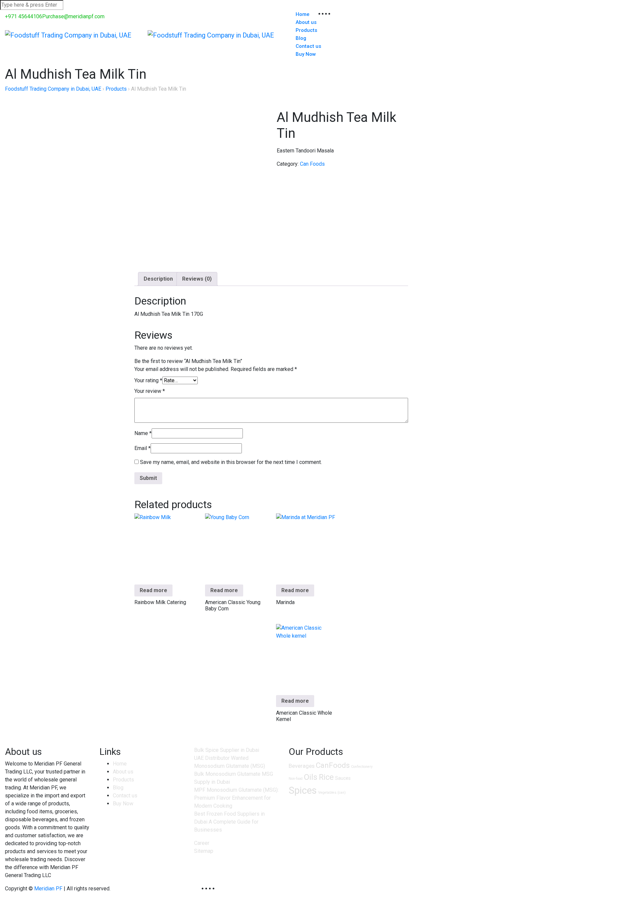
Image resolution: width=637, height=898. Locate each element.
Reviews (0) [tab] (197, 279)
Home (120, 764)
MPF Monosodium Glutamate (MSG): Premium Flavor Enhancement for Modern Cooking (236, 798)
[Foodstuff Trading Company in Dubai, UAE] (68, 34)
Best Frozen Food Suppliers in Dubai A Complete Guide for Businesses (229, 822)
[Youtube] (220, 888)
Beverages (302, 766)
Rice (326, 777)
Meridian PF (48, 888)
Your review (149, 391)
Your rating (148, 380)
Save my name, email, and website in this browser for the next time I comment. (231, 462)
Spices (303, 790)
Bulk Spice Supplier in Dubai (226, 750)
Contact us (125, 795)
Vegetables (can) (332, 792)
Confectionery (362, 766)
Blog (118, 787)
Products (306, 30)
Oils (311, 777)
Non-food (296, 778)
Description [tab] (158, 279)
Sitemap (203, 851)
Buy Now (306, 54)
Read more (153, 590)
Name (143, 433)
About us (123, 771)
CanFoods (333, 765)
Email (142, 448)
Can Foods (312, 164)
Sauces (343, 778)
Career (201, 843)
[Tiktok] (216, 888)
